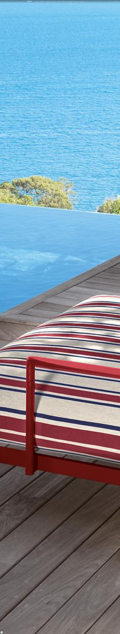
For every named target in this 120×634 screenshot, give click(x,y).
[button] (118, 1)
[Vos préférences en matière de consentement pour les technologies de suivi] (2, 632)
